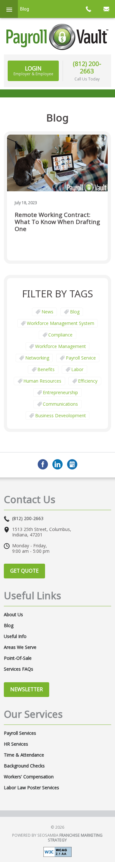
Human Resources (42, 381)
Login (33, 70)
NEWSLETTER (26, 689)
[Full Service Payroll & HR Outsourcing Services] (57, 37)
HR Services (16, 744)
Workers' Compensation (29, 777)
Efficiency (87, 381)
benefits (46, 369)
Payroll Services (20, 733)
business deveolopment (60, 415)
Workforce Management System (60, 323)
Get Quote (24, 570)
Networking (37, 358)
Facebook (43, 464)
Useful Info (15, 636)
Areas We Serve (20, 647)
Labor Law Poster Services (31, 787)
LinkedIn (57, 464)
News (47, 312)
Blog (75, 312)
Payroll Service (81, 358)
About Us (13, 614)
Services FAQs (18, 669)
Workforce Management (60, 346)
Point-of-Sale (18, 658)
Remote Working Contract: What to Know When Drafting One (57, 222)
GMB (72, 464)
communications (60, 404)
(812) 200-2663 (87, 67)
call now (88, 9)
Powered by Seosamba (57, 838)
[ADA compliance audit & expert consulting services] (57, 852)
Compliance (60, 335)
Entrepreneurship (60, 392)
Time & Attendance (24, 755)
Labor (77, 369)
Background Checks (24, 766)
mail (106, 9)
